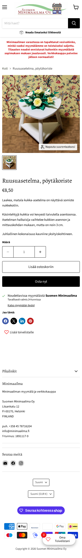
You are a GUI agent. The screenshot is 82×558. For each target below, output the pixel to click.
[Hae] (74, 23)
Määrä (6, 242)
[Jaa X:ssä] (13, 321)
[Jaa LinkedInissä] (22, 321)
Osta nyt (41, 281)
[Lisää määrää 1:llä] (40, 252)
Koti (5, 68)
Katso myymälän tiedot (21, 305)
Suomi (39, 482)
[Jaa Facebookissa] (5, 321)
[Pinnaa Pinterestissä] (30, 321)
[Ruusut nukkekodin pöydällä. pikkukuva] (9, 163)
